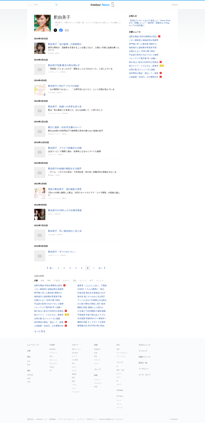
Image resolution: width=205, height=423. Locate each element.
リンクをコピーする (67, 30)
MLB (73, 363)
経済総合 (53, 349)
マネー (118, 377)
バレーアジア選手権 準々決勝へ (48, 307)
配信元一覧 (143, 363)
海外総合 (30, 375)
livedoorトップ (41, 419)
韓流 (95, 356)
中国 (28, 382)
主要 (36, 280)
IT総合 (52, 367)
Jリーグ (74, 356)
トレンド (99, 280)
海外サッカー (76, 349)
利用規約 (52, 419)
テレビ (96, 363)
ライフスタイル (121, 353)
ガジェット (53, 360)
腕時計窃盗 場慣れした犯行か (90, 307)
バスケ (74, 385)
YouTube (119, 390)
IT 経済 (57, 280)
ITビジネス (53, 363)
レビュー (97, 379)
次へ (100, 268)
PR (51, 370)
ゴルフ (74, 367)
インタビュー (144, 369)
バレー (74, 388)
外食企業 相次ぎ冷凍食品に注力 (91, 293)
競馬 (73, 377)
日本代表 (75, 353)
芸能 (74, 280)
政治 (28, 364)
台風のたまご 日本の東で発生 (47, 300)
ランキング (143, 351)
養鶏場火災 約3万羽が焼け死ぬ (90, 325)
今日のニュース (144, 345)
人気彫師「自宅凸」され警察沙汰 (48, 326)
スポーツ (66, 280)
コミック (119, 407)
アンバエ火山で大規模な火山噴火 (92, 300)
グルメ (118, 384)
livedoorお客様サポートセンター (111, 419)
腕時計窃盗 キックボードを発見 (91, 322)
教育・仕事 (120, 370)
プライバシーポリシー (66, 419)
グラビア (97, 360)
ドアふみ (113, 4)
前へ (51, 268)
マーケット (53, 353)
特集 (95, 386)
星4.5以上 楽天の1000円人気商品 (48, 311)
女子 (91, 280)
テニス (74, 370)
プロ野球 (75, 360)
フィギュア (75, 392)
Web (51, 356)
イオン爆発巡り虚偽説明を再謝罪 (48, 289)
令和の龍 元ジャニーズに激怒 (47, 318)
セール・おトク (144, 375)
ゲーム (118, 404)
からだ (118, 373)
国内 (42, 280)
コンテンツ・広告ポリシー (87, 419)
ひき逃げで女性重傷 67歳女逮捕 (91, 311)
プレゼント (98, 383)
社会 (28, 361)
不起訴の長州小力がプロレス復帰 (48, 304)
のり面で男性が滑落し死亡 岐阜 (91, 304)
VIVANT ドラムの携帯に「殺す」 (91, 289)
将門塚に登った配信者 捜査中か (48, 293)
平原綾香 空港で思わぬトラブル (91, 315)
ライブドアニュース (100, 4)
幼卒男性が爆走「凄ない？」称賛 (48, 322)
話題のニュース (144, 357)
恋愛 (118, 349)
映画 (95, 375)
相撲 (73, 381)
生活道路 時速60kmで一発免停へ (91, 318)
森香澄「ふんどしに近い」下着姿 (92, 285)
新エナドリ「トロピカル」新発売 (48, 315)
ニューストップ (33, 345)
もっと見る (39, 331)
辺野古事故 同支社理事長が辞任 (48, 285)
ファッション (121, 356)
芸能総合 (97, 349)
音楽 (95, 353)
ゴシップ (83, 280)
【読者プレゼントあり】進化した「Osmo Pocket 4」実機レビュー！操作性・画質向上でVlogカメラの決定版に (149, 22)
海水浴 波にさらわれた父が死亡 (91, 296)
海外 (49, 280)
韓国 (28, 378)
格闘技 (74, 374)
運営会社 (30, 419)
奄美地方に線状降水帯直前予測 (47, 296)
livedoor (175, 5)
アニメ (118, 400)
